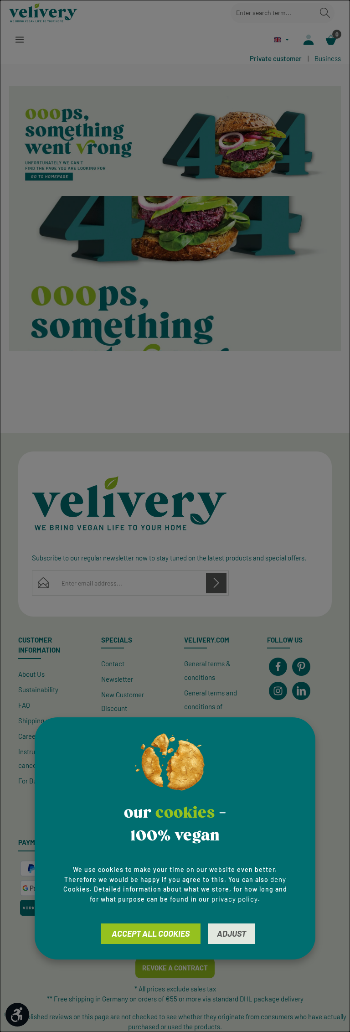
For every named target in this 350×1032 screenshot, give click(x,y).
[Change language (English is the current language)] (281, 39)
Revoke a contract (175, 968)
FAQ (24, 705)
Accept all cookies (151, 933)
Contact (112, 663)
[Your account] (308, 39)
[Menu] (19, 39)
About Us (31, 674)
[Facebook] (278, 667)
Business (327, 58)
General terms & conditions (207, 670)
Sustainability (38, 689)
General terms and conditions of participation (210, 706)
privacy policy (234, 899)
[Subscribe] (216, 583)
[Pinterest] (301, 667)
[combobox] (273, 13)
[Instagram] (278, 691)
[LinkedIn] (301, 691)
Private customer (276, 58)
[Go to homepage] (43, 12)
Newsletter (117, 679)
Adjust (231, 933)
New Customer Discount (122, 701)
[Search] (325, 13)
